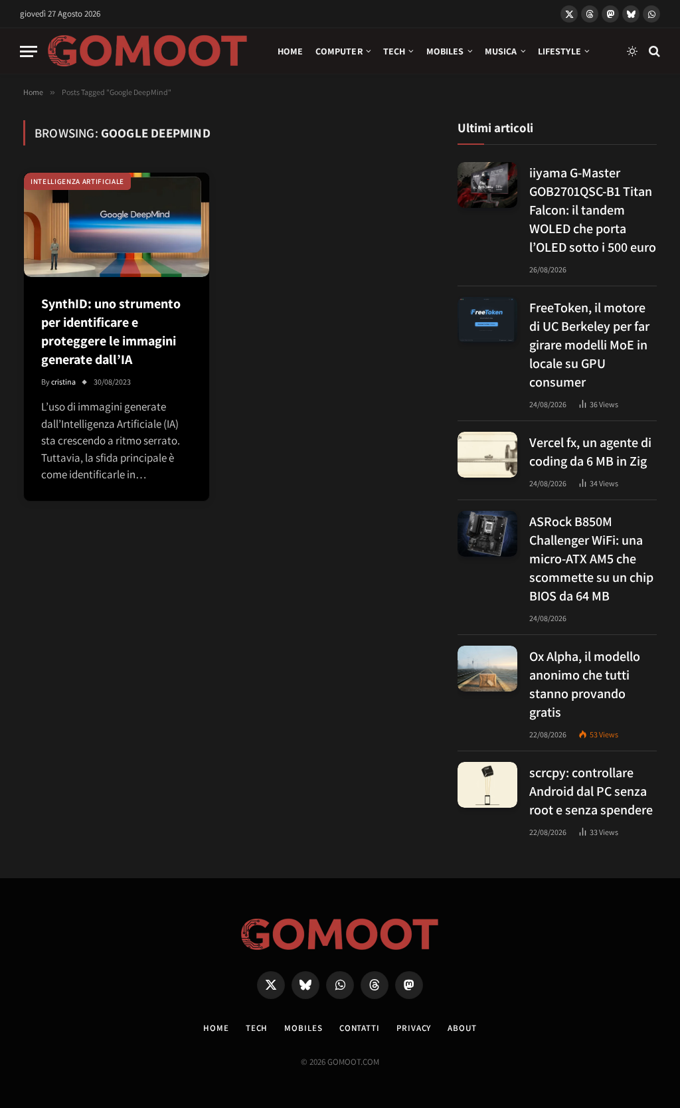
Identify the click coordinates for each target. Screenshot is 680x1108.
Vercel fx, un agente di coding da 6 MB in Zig (590, 452)
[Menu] (28, 51)
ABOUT (462, 1028)
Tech (394, 51)
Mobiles (445, 51)
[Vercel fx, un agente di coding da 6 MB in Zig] (487, 455)
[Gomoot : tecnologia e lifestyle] (147, 51)
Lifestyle (559, 51)
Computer (339, 51)
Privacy (413, 1028)
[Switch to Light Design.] (632, 51)
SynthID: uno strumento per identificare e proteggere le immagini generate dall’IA (111, 331)
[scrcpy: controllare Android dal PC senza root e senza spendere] (487, 785)
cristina (63, 382)
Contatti (359, 1028)
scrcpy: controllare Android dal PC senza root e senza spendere (591, 791)
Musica (501, 51)
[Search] (653, 51)
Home (290, 51)
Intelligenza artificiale (77, 181)
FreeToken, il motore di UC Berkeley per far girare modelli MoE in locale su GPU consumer (589, 345)
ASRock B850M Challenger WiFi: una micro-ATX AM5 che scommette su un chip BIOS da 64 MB (591, 558)
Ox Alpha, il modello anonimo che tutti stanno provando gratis (584, 684)
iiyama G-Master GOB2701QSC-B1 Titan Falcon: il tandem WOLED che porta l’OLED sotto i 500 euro (592, 210)
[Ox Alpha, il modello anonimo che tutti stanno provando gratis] (487, 669)
